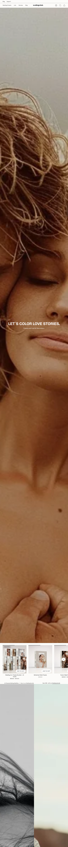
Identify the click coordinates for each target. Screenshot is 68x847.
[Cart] (64, 5)
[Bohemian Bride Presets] (40, 659)
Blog (4, 1)
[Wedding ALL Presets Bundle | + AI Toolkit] (14, 659)
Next (63, 659)
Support (9, 1)
